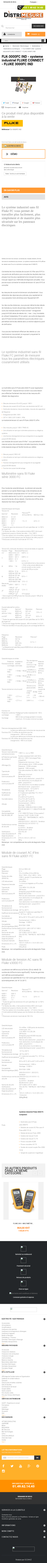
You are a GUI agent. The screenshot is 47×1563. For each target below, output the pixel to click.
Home (7, 46)
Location (4, 1407)
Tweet (7, 103)
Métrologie (5, 1409)
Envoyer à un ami (10, 107)
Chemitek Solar (7, 1438)
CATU (3, 1434)
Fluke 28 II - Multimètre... (23, 1223)
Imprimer (25, 107)
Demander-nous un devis (23, 1499)
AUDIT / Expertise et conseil (11, 1403)
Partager (16, 103)
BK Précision (6, 1430)
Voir (3, 1415)
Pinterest (37, 103)
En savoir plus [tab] (12, 190)
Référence (5, 129)
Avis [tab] (6, 196)
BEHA (3, 1425)
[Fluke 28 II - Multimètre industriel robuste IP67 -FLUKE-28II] (23, 1201)
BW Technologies (7, 1432)
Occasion (5, 1411)
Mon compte (8, 1531)
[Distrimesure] (23, 15)
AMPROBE (5, 1423)
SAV (3, 1413)
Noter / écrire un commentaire (15, 174)
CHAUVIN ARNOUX (8, 1436)
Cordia (4, 1440)
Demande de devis (9, 2)
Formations (5, 1405)
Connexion (11, 34)
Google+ (26, 103)
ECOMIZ (28, 1560)
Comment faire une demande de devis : (14, 142)
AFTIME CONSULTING (9, 1421)
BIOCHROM (5, 1428)
